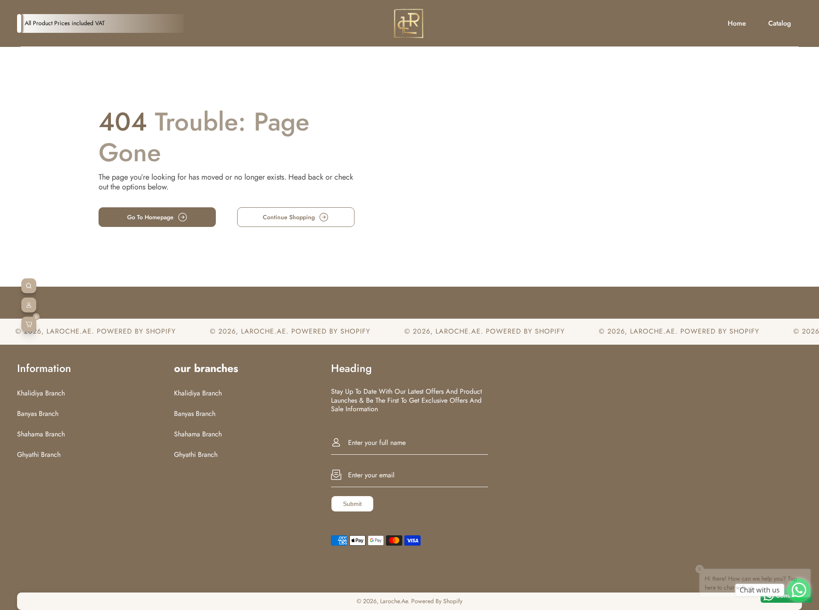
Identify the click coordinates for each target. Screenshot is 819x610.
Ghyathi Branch (39, 454)
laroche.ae (46, 331)
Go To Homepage (150, 217)
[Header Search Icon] (28, 286)
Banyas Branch (37, 413)
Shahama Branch (41, 434)
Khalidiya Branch (41, 393)
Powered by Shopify (113, 331)
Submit (352, 503)
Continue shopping (289, 217)
